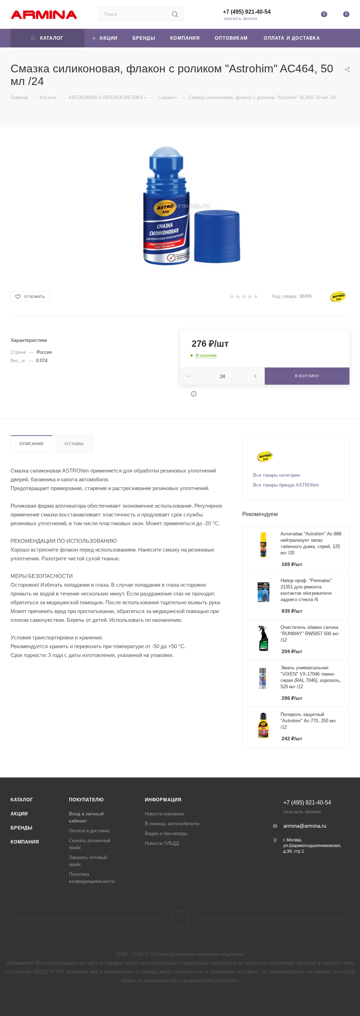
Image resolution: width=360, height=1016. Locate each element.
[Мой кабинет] (301, 15)
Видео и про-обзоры (166, 833)
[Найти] (175, 14)
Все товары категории (276, 475)
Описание (31, 444)
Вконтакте (180, 918)
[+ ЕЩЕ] (338, 38)
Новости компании (164, 813)
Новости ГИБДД (162, 843)
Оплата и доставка (89, 830)
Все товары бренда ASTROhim (286, 485)
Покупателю (86, 799)
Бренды (22, 828)
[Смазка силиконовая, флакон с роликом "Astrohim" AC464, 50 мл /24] (192, 205)
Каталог (22, 799)
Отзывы (74, 444)
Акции (19, 813)
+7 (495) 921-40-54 (247, 12)
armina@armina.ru (304, 826)
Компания (25, 842)
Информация (163, 799)
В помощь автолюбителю (172, 823)
